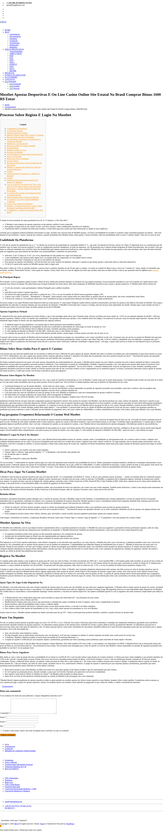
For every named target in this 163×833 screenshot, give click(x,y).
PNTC (12, 69)
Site (1, 726)
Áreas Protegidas (16, 51)
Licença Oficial (12, 161)
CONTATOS (10, 79)
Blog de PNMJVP (12, 769)
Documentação (15, 36)
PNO (11, 66)
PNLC (12, 62)
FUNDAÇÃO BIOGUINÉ (15, 75)
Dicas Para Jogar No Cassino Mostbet (21, 146)
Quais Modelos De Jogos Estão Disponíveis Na (25, 154)
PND (11, 60)
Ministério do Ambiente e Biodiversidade (20, 751)
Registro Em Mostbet (15, 152)
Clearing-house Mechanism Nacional (19, 764)
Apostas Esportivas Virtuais (17, 133)
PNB (11, 56)
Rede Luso (9, 782)
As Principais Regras (15, 131)
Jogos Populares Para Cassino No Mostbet (23, 197)
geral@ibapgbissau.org (13, 802)
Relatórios (13, 47)
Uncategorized (10, 107)
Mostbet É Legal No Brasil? (17, 144)
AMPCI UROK (16, 54)
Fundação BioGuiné (12, 787)
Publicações (14, 45)
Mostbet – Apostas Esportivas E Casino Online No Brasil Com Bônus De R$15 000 (24, 207)
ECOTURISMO (11, 77)
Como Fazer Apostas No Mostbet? (20, 204)
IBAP (7, 32)
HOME (8, 30)
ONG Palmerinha (11, 778)
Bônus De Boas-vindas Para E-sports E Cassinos (25, 135)
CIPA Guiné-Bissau (12, 785)
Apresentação (15, 34)
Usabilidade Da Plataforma (17, 129)
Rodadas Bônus (13, 148)
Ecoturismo (9, 760)
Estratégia (13, 39)
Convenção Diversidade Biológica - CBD (20, 789)
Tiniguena (8, 780)
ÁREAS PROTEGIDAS (14, 49)
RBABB (13, 71)
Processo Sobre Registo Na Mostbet (20, 137)
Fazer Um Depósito (14, 157)
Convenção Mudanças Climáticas (17, 791)
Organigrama (14, 43)
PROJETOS (9, 73)
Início (7, 744)
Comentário (5, 713)
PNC (11, 58)
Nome (3, 717)
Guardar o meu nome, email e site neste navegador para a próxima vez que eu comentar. (36, 731)
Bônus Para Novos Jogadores (18, 159)
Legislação (14, 41)
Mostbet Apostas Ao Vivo (16, 150)
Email (3, 722)
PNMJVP (13, 64)
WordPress (70, 824)
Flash (42, 824)
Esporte (10, 178)
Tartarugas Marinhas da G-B (15, 767)
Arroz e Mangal (11, 762)
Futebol (10, 172)
